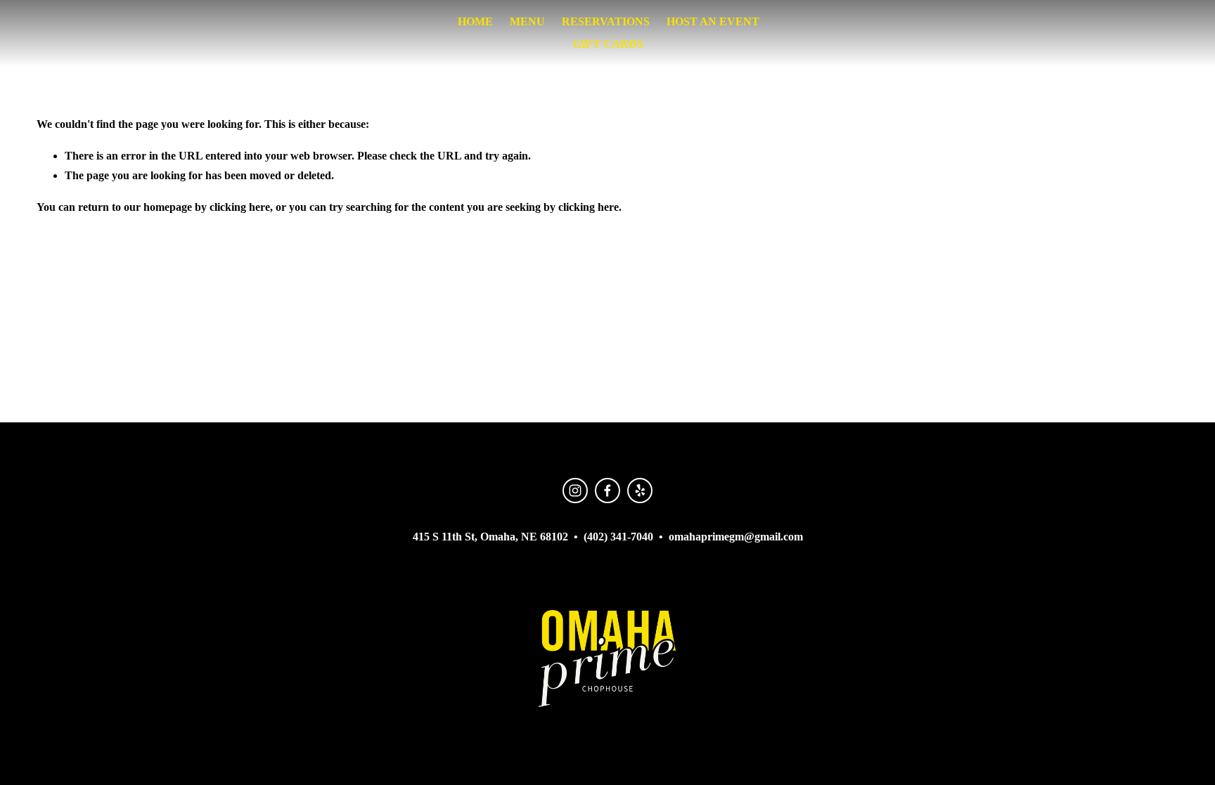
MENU (527, 21)
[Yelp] (639, 490)
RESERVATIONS (606, 21)
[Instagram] (575, 490)
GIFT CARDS (608, 44)
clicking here (240, 207)
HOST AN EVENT (713, 21)
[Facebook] (607, 490)
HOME (475, 21)
